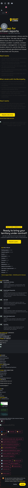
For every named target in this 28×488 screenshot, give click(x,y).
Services (5, 33)
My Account (3, 392)
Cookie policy (22, 481)
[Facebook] (1, 3)
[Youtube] (12, 3)
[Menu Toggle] (14, 17)
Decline (15, 484)
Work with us (3, 342)
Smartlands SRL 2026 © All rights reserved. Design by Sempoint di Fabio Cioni (12, 419)
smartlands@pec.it (4, 385)
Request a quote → (14, 241)
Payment (2, 396)
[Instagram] (5, 3)
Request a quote (4, 340)
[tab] (3, 431)
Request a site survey (7, 114)
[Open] (3, 10)
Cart (1, 394)
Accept (22, 484)
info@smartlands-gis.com (6, 383)
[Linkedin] (8, 3)
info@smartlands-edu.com (6, 381)
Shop (1, 390)
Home (1, 33)
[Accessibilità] (2, 421)
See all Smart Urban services (7, 118)
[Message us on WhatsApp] (4, 26)
